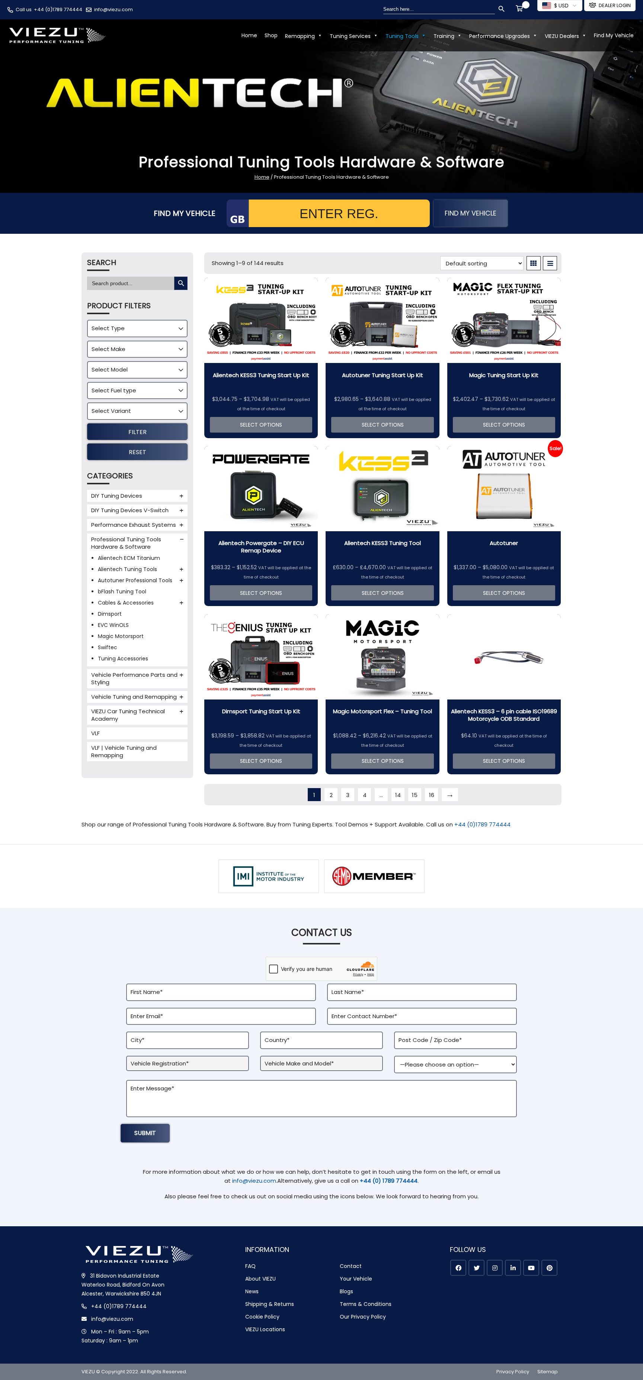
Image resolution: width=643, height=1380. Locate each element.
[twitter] (476, 1268)
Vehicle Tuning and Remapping (134, 697)
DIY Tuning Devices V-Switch (130, 510)
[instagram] (495, 1268)
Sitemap (547, 1371)
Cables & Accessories (126, 602)
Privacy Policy (512, 1371)
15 (415, 795)
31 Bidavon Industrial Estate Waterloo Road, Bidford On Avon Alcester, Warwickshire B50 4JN (122, 1284)
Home (249, 35)
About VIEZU (260, 1278)
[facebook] (458, 1268)
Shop (271, 35)
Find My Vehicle (614, 35)
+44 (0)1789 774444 (58, 9)
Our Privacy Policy (363, 1316)
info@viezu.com (113, 9)
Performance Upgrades (499, 36)
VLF (95, 733)
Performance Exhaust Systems (133, 525)
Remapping (300, 36)
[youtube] (531, 1268)
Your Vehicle (356, 1278)
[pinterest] (549, 1268)
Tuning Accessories (123, 658)
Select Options (261, 424)
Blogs (346, 1291)
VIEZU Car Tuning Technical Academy (128, 715)
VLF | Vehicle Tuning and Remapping (124, 751)
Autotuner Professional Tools (135, 580)
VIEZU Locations (265, 1329)
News (252, 1291)
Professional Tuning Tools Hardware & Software (126, 543)
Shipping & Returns (269, 1304)
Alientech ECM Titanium (129, 558)
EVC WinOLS (113, 625)
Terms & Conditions (365, 1304)
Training (444, 36)
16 (431, 795)
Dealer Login (615, 5)
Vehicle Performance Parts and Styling (134, 678)
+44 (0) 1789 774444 (389, 1181)
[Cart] (520, 9)
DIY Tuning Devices (116, 496)
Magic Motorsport (121, 636)
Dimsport (110, 614)
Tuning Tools (402, 36)
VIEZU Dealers (562, 36)
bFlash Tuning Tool (122, 591)
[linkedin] (513, 1268)
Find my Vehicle (470, 213)
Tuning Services (350, 36)
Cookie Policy (262, 1316)
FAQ (250, 1266)
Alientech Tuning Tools (127, 569)
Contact (351, 1266)
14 (398, 795)
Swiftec (107, 647)
